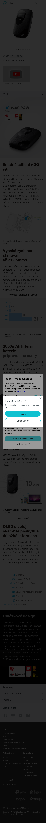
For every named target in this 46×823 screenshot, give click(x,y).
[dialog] (23, 411)
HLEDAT (23, 413)
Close (40, 398)
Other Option (23, 420)
